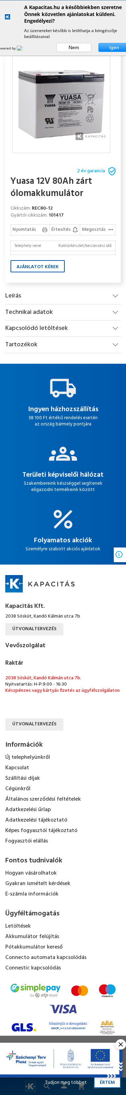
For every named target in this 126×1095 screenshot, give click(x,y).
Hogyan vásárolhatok (31, 873)
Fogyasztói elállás (26, 841)
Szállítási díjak (22, 778)
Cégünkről (17, 788)
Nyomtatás (24, 230)
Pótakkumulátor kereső (34, 947)
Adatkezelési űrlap (28, 809)
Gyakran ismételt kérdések (37, 883)
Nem (74, 47)
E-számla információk (31, 894)
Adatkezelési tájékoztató (36, 820)
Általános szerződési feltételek (43, 799)
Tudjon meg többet (66, 1083)
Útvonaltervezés (34, 629)
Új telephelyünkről (27, 757)
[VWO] (24, 48)
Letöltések (18, 926)
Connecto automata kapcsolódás (45, 957)
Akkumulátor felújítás (32, 936)
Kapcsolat (17, 767)
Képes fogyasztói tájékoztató (41, 830)
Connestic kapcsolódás (33, 968)
